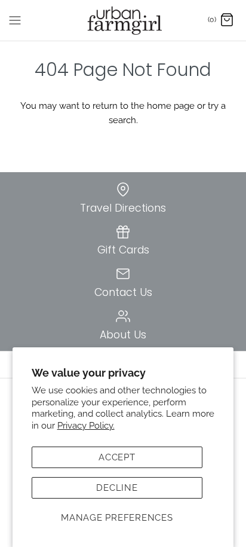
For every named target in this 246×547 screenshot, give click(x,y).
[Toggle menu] (15, 20)
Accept (117, 457)
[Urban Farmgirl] (123, 20)
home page (171, 105)
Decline (116, 487)
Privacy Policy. (86, 425)
